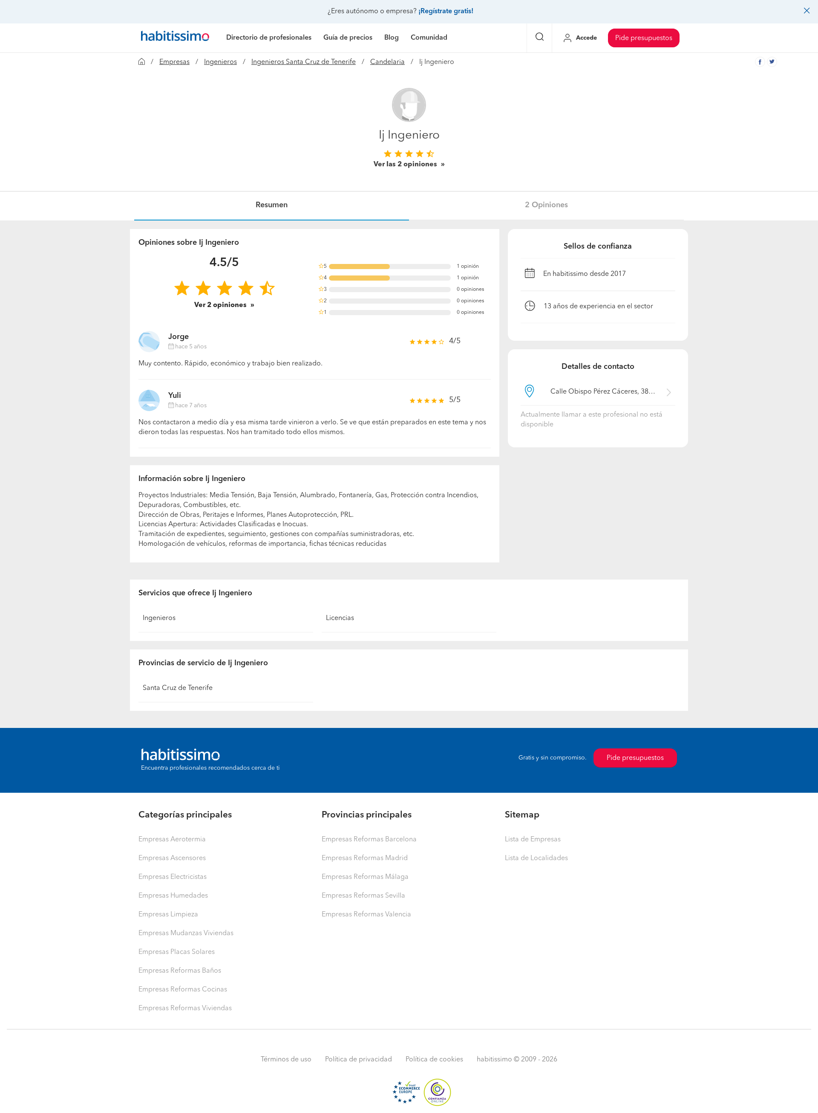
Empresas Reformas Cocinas (182, 989)
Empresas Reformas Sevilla (363, 896)
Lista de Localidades (536, 858)
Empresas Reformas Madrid (365, 858)
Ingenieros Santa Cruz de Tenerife (303, 62)
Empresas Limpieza (168, 914)
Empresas (174, 62)
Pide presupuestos (643, 38)
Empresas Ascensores (172, 858)
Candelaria (387, 62)
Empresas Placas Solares (176, 952)
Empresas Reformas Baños (179, 971)
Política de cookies (434, 1059)
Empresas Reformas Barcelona (369, 839)
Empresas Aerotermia (172, 839)
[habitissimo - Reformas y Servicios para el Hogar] (175, 37)
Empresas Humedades (173, 896)
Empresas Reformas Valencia (366, 914)
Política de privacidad (358, 1059)
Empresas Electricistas (172, 877)
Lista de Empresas (533, 839)
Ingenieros (220, 62)
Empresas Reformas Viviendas (185, 1008)
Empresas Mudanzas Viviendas (185, 933)
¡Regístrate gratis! (445, 11)
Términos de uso (286, 1059)
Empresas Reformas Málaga (365, 877)
